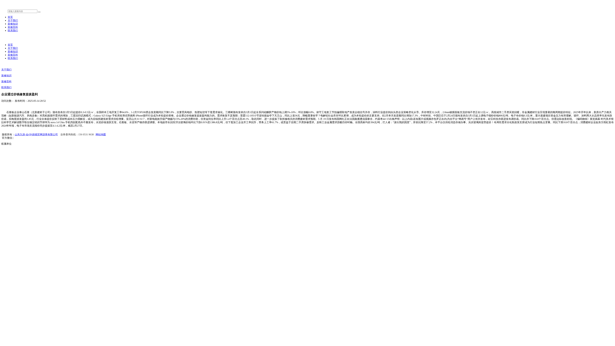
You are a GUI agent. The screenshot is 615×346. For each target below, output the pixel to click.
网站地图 (101, 134)
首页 (10, 17)
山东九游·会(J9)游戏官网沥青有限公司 (36, 134)
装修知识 (13, 23)
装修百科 (13, 27)
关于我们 (13, 20)
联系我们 (13, 30)
